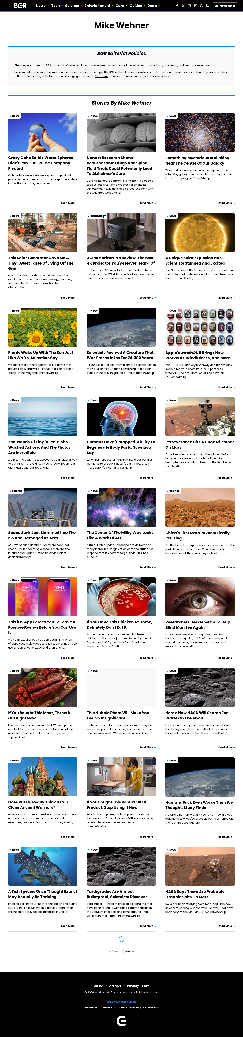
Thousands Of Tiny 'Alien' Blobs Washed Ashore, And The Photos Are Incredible (39, 447)
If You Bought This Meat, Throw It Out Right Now (39, 715)
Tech (55, 5)
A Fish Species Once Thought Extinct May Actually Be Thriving (42, 894)
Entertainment (97, 5)
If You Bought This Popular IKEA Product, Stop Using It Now (117, 805)
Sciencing (135, 1007)
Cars (120, 5)
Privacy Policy (138, 986)
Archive (115, 986)
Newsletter (227, 6)
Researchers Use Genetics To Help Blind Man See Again (197, 625)
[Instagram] (189, 5)
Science (72, 5)
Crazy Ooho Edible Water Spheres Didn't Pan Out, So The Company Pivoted (40, 163)
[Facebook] (177, 5)
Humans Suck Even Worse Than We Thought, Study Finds (199, 805)
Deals (152, 5)
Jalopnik (106, 1007)
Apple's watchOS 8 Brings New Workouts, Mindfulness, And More (197, 355)
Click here (101, 76)
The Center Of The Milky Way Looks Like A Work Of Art (120, 535)
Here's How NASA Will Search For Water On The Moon (196, 715)
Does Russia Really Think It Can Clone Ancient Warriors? (38, 805)
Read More (68, 203)
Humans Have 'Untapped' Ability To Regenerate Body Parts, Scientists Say (121, 447)
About (99, 986)
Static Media (103, 993)
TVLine (120, 1007)
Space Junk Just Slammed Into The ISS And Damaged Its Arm (42, 535)
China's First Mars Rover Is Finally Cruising (197, 535)
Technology (98, 216)
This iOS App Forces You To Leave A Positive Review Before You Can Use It (42, 627)
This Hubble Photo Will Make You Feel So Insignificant (118, 715)
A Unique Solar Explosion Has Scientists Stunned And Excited (195, 260)
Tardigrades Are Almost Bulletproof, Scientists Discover (117, 894)
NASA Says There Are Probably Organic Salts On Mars (195, 894)
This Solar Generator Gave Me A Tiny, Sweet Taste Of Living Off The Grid (40, 263)
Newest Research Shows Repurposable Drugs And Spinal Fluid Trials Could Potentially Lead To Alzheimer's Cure (119, 165)
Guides (136, 5)
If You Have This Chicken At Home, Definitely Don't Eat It (119, 625)
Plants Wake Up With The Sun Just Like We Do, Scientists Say (40, 355)
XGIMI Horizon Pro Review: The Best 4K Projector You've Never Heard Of (121, 260)
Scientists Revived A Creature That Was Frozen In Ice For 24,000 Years (120, 355)
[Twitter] (183, 5)
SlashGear (152, 1007)
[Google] (201, 5)
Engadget (91, 1007)
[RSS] (207, 5)
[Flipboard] (195, 5)
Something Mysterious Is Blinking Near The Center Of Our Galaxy (197, 160)
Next (128, 951)
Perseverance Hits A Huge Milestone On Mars (200, 445)
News (41, 5)
